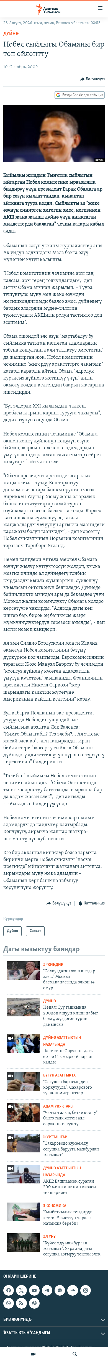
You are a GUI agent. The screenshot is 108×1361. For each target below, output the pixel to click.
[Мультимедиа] (33, 1354)
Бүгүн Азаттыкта (59, 1075)
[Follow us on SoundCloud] (72, 1290)
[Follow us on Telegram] (47, 1290)
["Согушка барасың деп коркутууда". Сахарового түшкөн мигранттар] (23, 1081)
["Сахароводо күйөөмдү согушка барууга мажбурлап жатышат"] (23, 1143)
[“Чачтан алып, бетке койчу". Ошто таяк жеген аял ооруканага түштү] (23, 1112)
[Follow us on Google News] (60, 1290)
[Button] (92, 79)
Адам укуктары (58, 1106)
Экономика (54, 1206)
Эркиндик (53, 965)
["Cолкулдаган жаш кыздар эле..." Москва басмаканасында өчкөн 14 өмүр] (23, 970)
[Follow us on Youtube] (34, 1290)
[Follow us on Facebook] (8, 1290)
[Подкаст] (34, 1303)
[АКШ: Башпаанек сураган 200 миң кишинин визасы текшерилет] (23, 1174)
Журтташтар (55, 1137)
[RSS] (21, 1303)
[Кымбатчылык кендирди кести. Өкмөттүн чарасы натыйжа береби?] (23, 1212)
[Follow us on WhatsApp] (8, 1303)
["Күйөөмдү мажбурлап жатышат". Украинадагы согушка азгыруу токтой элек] (23, 1242)
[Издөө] (74, 1354)
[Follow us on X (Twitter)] (21, 1290)
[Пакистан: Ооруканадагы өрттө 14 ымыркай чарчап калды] (23, 1043)
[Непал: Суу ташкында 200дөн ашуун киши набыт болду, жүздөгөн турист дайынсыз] (23, 1007)
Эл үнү (49, 1237)
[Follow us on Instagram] (85, 1290)
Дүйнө (11, 34)
